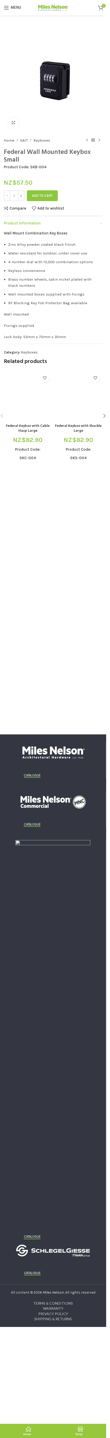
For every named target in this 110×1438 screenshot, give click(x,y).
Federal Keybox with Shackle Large (78, 428)
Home (9, 140)
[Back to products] (93, 140)
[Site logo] (53, 7)
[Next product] (99, 140)
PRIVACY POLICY (53, 1314)
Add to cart (42, 196)
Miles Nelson (53, 1292)
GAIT (24, 140)
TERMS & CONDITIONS (53, 1303)
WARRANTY (53, 1308)
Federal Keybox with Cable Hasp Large (28, 428)
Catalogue (32, 775)
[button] (104, 416)
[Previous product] (87, 140)
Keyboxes (42, 140)
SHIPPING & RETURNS (53, 1319)
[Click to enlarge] (13, 122)
